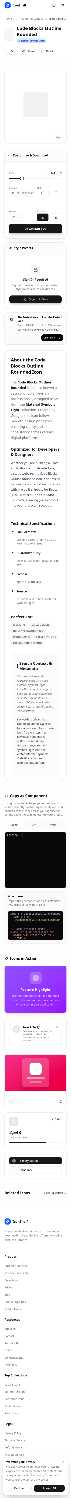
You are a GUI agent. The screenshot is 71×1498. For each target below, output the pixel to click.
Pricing (9, 1287)
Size (11, 172)
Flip (39, 187)
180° (24, 193)
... (17, 18)
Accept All (49, 1488)
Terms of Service (15, 1440)
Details (36, 582)
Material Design (15, 1392)
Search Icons (13, 1309)
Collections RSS (14, 1357)
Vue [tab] (33, 825)
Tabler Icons (12, 1406)
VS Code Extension (16, 1273)
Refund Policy (13, 1447)
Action (40, 211)
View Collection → (55, 1193)
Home (8, 18)
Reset (49, 51)
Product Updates (15, 1302)
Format (13, 211)
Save (13, 51)
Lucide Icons (12, 1384)
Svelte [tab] (52, 825)
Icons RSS (11, 1365)
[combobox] (16, 217)
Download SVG (35, 229)
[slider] (22, 178)
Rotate (13, 187)
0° (13, 193)
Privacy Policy (13, 1433)
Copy (60, 836)
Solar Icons (12, 1413)
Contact (9, 1336)
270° (30, 193)
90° (18, 193)
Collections (11, 1280)
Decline (19, 1488)
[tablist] (35, 825)
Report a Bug (13, 1343)
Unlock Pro (49, 337)
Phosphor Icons (14, 1399)
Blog (7, 1294)
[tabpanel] (35, 888)
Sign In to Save (38, 299)
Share (31, 51)
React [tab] (14, 825)
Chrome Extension (16, 1266)
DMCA (8, 1350)
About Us (10, 1329)
